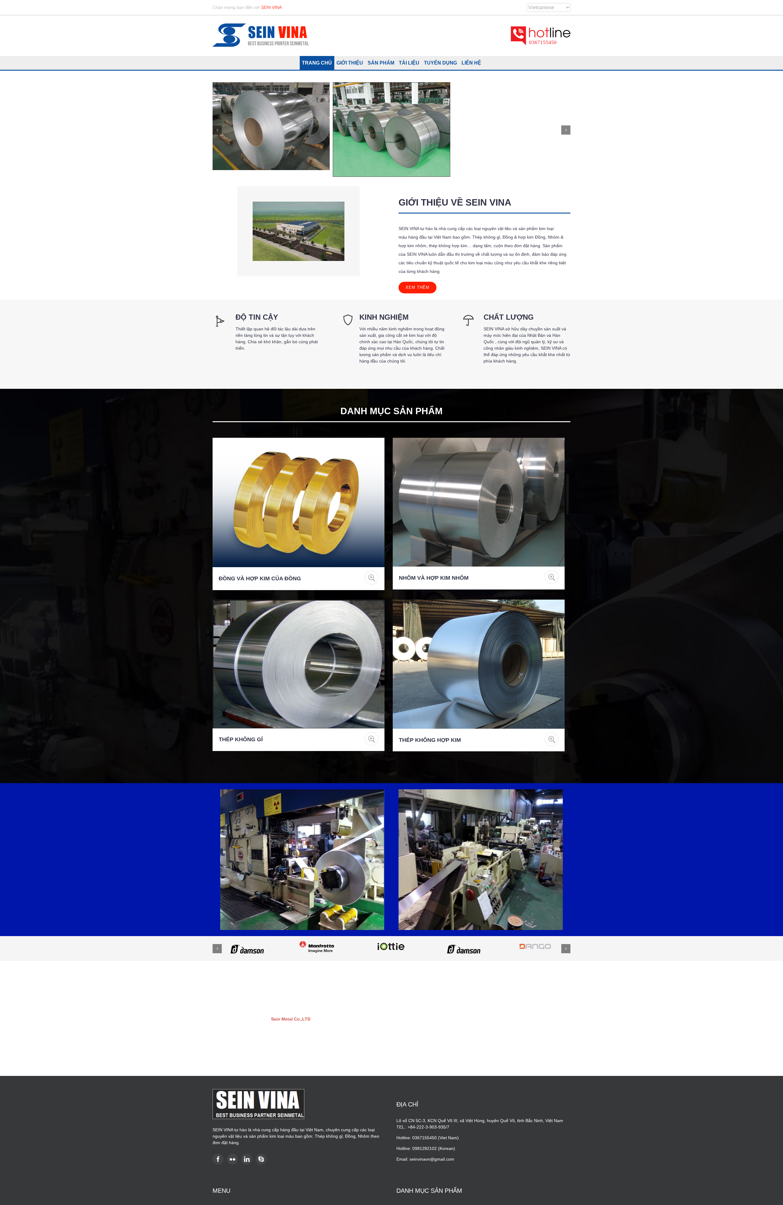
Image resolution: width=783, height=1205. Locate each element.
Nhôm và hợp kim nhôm (434, 578)
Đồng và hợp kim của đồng (260, 578)
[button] (217, 130)
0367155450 (543, 42)
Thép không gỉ (241, 739)
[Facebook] (218, 1159)
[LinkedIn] (246, 1159)
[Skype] (261, 1159)
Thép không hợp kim (430, 740)
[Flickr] (232, 1159)
